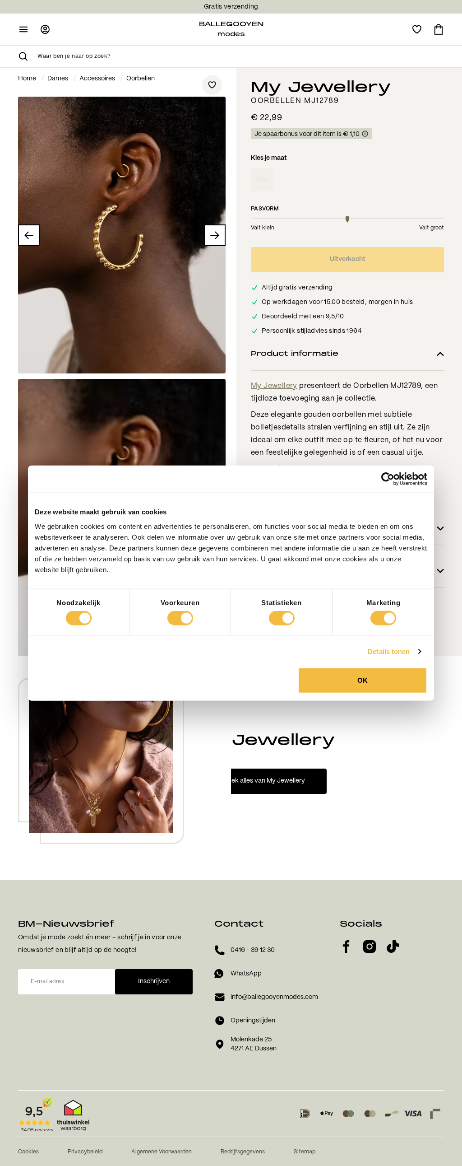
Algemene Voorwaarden (161, 1151)
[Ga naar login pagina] (45, 29)
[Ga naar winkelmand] (438, 29)
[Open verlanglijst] (416, 29)
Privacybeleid (85, 1151)
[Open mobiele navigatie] (23, 29)
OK (362, 680)
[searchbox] (240, 56)
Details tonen (389, 651)
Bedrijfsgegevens (243, 1151)
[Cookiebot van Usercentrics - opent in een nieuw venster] (387, 479)
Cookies (28, 1151)
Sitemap (304, 1151)
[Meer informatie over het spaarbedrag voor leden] (365, 134)
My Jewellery (274, 385)
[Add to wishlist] (212, 85)
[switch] (180, 618)
